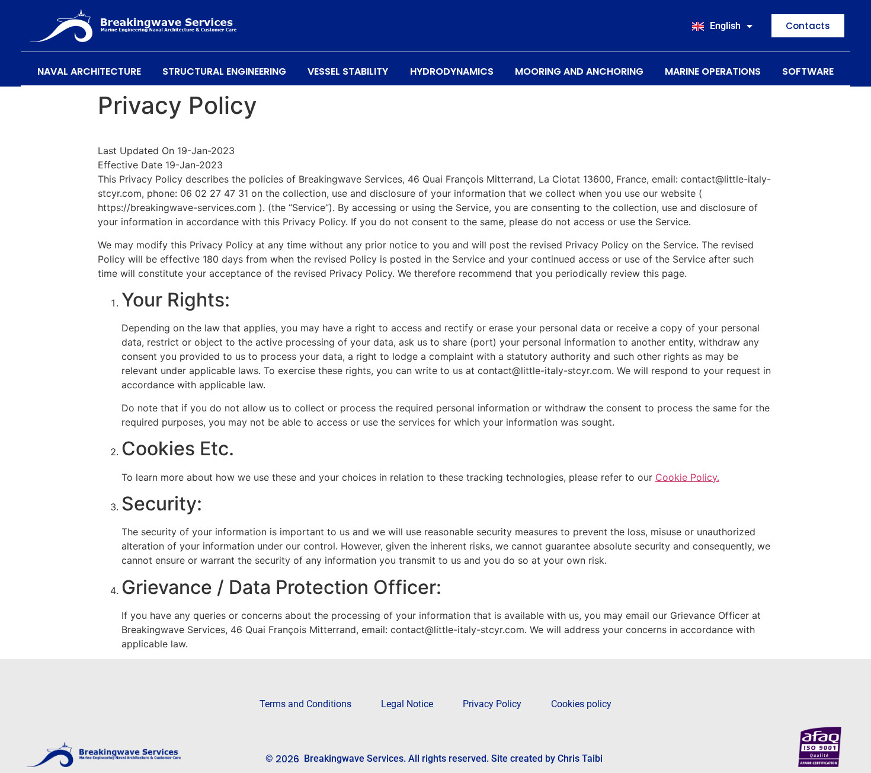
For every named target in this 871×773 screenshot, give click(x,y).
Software (808, 71)
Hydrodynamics (452, 71)
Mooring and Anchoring (579, 71)
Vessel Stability (348, 71)
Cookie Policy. (687, 477)
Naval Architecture (89, 71)
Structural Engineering (224, 71)
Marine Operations (713, 71)
